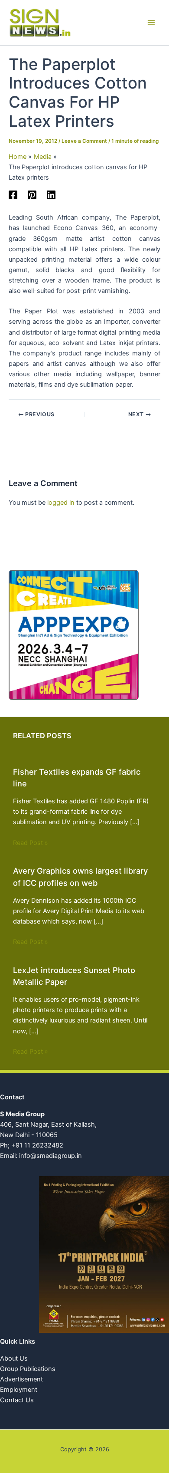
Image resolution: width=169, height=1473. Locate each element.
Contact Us (17, 1400)
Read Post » (30, 843)
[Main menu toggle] (151, 22)
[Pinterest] (32, 195)
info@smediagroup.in (50, 1156)
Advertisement (21, 1379)
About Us (14, 1358)
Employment (18, 1390)
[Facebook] (13, 195)
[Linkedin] (51, 195)
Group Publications (27, 1369)
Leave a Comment (84, 141)
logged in (61, 502)
